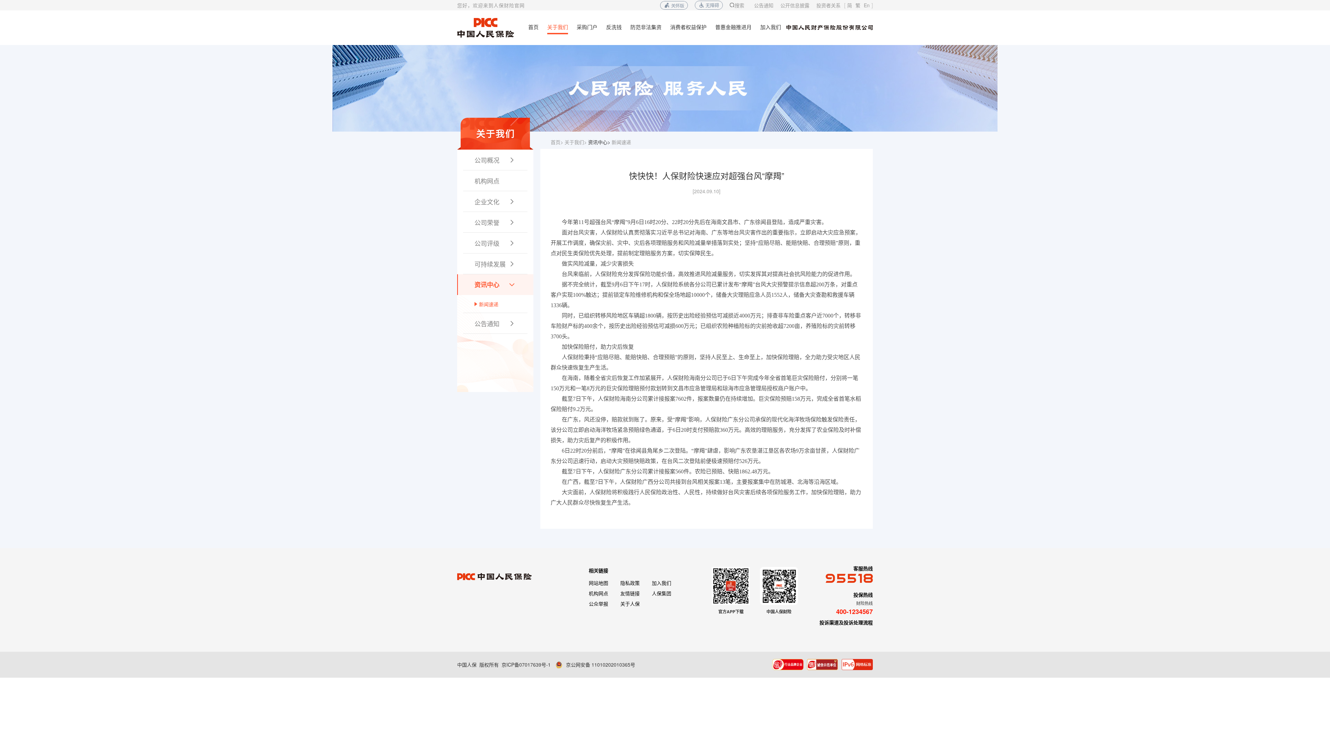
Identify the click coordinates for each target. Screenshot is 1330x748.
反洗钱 (614, 26)
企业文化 (495, 201)
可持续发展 (495, 263)
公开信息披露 (794, 5)
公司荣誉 (495, 222)
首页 (533, 26)
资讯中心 (495, 284)
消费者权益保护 (688, 26)
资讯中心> (599, 142)
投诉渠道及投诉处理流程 (846, 622)
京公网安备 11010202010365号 (600, 664)
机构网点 (487, 180)
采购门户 (587, 26)
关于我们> (576, 142)
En (867, 5)
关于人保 (630, 603)
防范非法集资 (646, 26)
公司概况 (495, 159)
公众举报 (598, 603)
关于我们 (557, 26)
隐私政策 (630, 582)
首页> (557, 142)
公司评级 (495, 243)
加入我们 (770, 26)
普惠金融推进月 (733, 26)
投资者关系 (828, 5)
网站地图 (598, 582)
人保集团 (661, 593)
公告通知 (763, 5)
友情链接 (630, 593)
